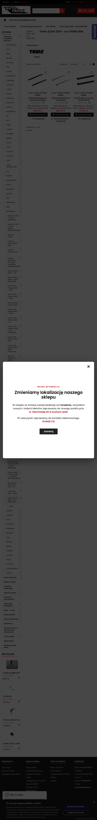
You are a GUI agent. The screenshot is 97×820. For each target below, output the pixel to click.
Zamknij (48, 431)
